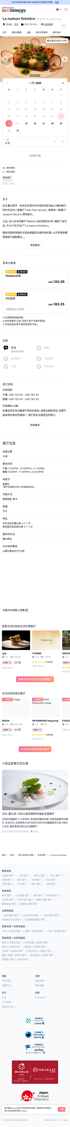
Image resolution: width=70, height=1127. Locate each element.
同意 (62, 1109)
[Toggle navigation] (66, 9)
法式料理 (48, 24)
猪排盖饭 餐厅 (9, 903)
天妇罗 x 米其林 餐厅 (12, 950)
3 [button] (17, 102)
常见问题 (6, 980)
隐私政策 (39, 985)
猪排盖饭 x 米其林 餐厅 (42, 955)
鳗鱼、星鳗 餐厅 (44, 899)
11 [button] (26, 109)
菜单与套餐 (16, 32)
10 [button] (17, 109)
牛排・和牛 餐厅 (25, 899)
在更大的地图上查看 (14, 610)
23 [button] (9, 123)
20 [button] (43, 116)
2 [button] (9, 102)
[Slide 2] (33, 75)
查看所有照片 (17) (58, 40)
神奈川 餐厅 (40, 875)
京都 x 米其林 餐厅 (34, 931)
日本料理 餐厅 (22, 895)
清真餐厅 (49, 358)
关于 (5, 32)
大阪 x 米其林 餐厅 (56, 931)
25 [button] (26, 123)
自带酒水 (49, 366)
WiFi (46, 347)
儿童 (13, 366)
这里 (57, 2)
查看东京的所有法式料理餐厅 (35, 679)
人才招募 (6, 1002)
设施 (29, 32)
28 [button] (52, 123)
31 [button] (17, 130)
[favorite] (63, 25)
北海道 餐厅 (8, 875)
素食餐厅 (16, 358)
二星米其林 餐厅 (30, 915)
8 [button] (61, 102)
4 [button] (26, 102)
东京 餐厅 (24, 875)
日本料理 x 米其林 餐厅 (36, 942)
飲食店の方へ (8, 1006)
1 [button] (61, 95)
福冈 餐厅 (36, 883)
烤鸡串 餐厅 (53, 895)
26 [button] (35, 123)
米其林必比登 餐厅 (11, 919)
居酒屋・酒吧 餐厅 (29, 903)
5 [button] (34, 102)
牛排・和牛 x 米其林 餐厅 (39, 950)
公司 (4, 997)
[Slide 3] (35, 75)
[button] (59, 9)
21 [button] (52, 116)
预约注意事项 (42, 32)
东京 (16, 24)
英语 (13, 347)
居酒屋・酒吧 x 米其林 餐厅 (15, 959)
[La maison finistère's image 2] (35, 59)
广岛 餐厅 (21, 883)
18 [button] (26, 116)
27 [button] (43, 123)
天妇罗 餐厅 (8, 899)
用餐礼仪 (6, 985)
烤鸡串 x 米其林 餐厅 (35, 946)
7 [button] (52, 102)
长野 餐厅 (7, 879)
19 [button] (35, 116)
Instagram (40, 997)
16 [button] (9, 116)
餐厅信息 (57, 32)
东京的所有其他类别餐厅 (35, 749)
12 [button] (35, 109)
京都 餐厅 (21, 879)
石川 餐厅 (55, 875)
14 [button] (52, 109)
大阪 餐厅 (36, 879)
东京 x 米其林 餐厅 (11, 931)
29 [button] (61, 123)
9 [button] (9, 109)
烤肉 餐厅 (38, 895)
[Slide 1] (31, 75)
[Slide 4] (37, 75)
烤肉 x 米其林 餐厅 (11, 946)
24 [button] (17, 123)
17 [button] (17, 116)
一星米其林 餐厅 (10, 915)
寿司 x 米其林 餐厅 (11, 942)
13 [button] (43, 109)
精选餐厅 (7, 177)
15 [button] (61, 109)
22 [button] (61, 116)
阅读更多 (35, 245)
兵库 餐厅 (51, 879)
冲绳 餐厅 (51, 883)
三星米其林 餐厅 (50, 915)
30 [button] (9, 130)
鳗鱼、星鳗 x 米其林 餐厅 (14, 955)
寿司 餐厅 (7, 895)
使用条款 (39, 980)
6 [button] (43, 102)
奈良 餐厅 (7, 883)
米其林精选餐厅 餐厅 (35, 919)
